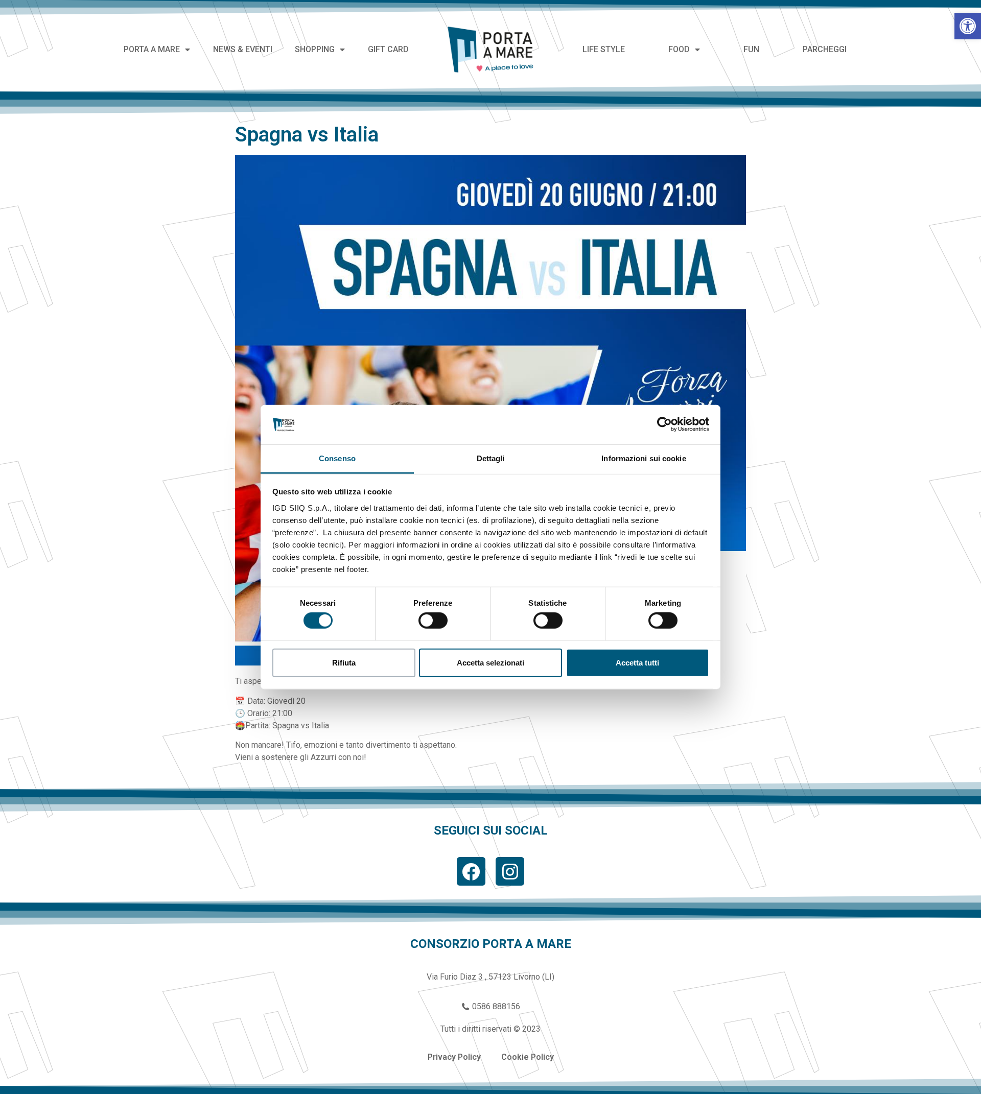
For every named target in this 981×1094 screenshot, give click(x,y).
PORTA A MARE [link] (152, 49)
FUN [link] (751, 49)
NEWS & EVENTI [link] (242, 49)
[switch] (433, 620)
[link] (967, 26)
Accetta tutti (637, 662)
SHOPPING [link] (315, 49)
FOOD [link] (679, 49)
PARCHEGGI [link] (825, 49)
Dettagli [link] (491, 458)
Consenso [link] (337, 458)
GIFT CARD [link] (388, 49)
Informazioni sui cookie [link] (643, 458)
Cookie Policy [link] (527, 1057)
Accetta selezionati (490, 662)
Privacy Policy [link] (454, 1057)
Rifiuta (344, 662)
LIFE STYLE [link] (603, 49)
